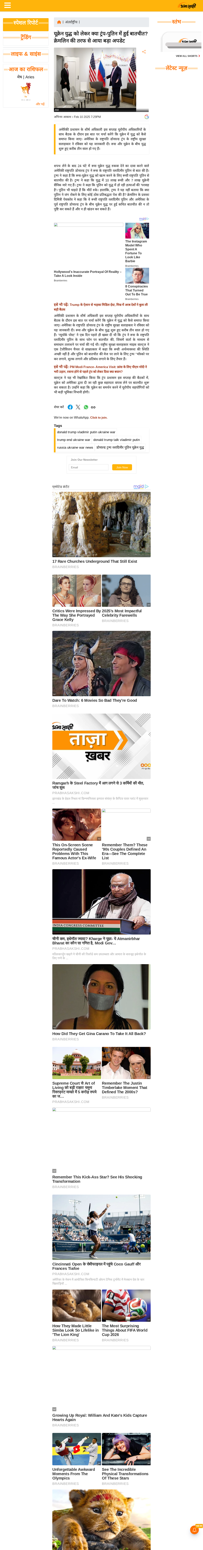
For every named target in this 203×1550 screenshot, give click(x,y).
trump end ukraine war (73, 440)
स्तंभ (176, 22)
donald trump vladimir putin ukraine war (86, 432)
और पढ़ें (40, 104)
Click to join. (98, 417)
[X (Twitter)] (143, 72)
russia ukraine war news (75, 447)
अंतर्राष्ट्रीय (71, 22)
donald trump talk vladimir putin (116, 440)
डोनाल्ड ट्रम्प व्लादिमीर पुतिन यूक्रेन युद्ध (120, 447)
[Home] (59, 21)
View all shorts (187, 56)
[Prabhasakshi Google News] (146, 117)
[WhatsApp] (143, 81)
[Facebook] (143, 64)
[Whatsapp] (86, 409)
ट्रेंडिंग (26, 37)
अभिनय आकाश (62, 116)
